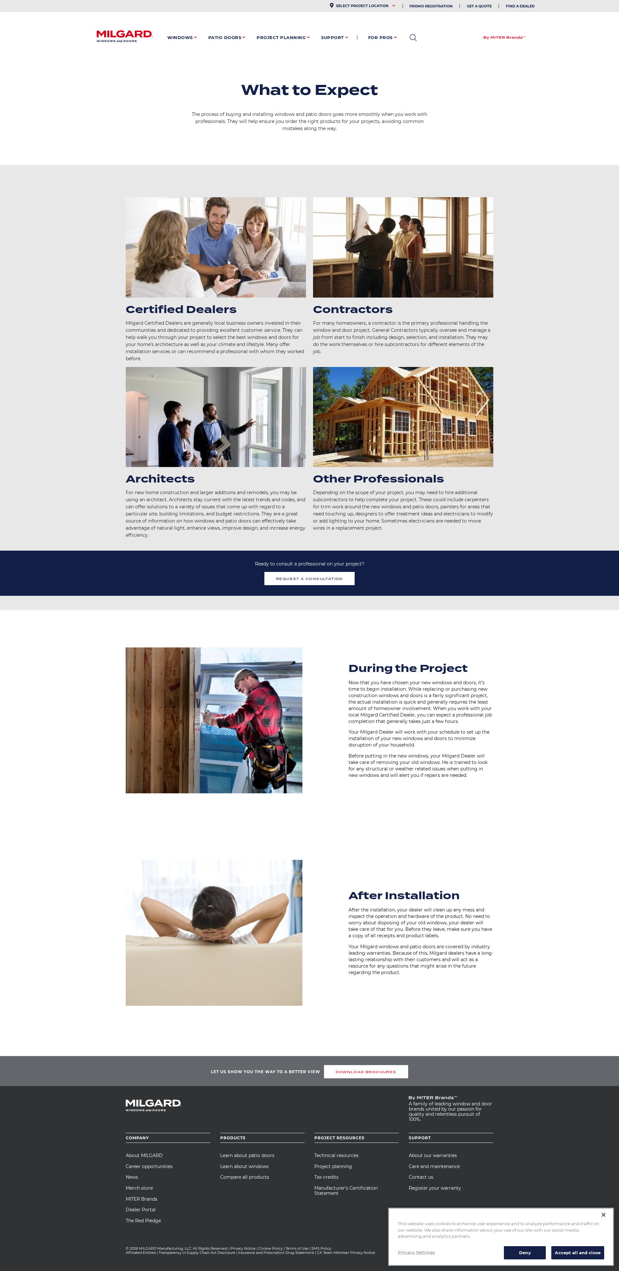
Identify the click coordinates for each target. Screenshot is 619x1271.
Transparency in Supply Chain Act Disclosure (197, 1252)
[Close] (603, 1215)
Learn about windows (244, 1166)
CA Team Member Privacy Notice (346, 1252)
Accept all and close (578, 1252)
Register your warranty (435, 1188)
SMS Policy (321, 1248)
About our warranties (433, 1155)
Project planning (333, 1166)
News (132, 1177)
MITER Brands (141, 1199)
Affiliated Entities (141, 1252)
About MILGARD (144, 1155)
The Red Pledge (143, 1220)
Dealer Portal (141, 1209)
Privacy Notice (243, 1248)
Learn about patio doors (247, 1155)
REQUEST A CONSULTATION (309, 578)
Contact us (421, 1177)
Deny (525, 1252)
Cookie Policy (271, 1248)
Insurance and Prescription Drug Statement (276, 1252)
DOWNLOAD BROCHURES (366, 1072)
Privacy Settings (416, 1252)
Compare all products (244, 1177)
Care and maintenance (434, 1166)
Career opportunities (149, 1166)
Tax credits (326, 1177)
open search (413, 37)
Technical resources (336, 1155)
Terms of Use (297, 1248)
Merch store (139, 1188)
